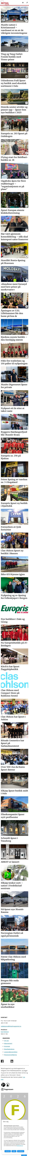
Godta (14, 1151)
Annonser (7, 1046)
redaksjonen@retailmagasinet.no (11, 1026)
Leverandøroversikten (10, 1052)
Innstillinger (24, 1155)
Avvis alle (8, 1151)
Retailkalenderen (9, 1049)
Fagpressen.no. (20, 1145)
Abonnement (8, 1043)
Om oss (6, 1040)
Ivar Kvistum (5, 1032)
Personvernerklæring (10, 1055)
